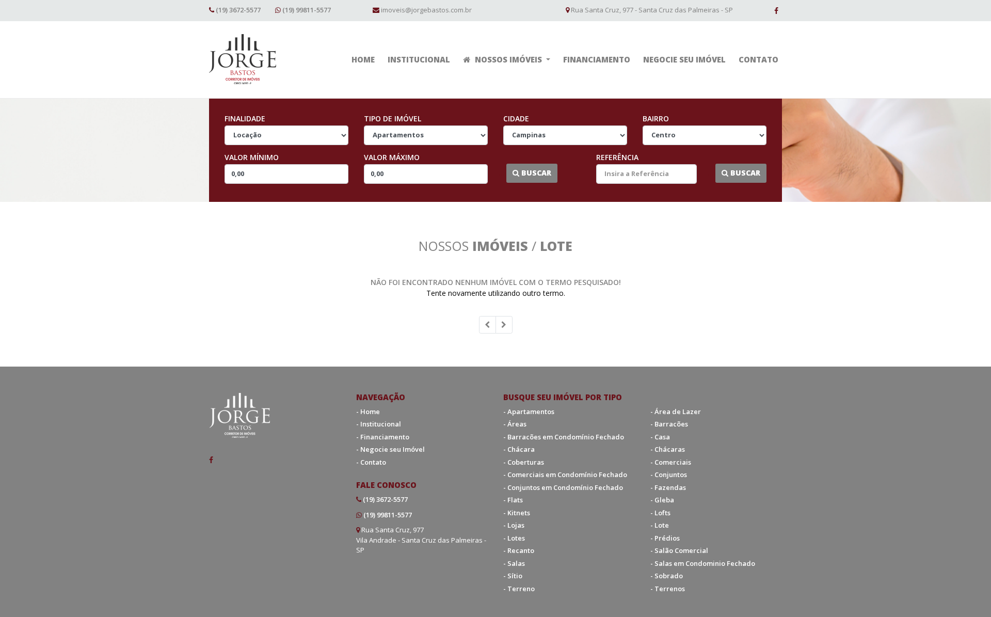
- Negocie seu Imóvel (390, 449)
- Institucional (378, 424)
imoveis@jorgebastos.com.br (426, 9)
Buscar (535, 173)
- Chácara (519, 449)
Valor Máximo (392, 157)
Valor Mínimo (252, 157)
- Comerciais (670, 462)
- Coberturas (523, 462)
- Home (368, 411)
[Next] (504, 325)
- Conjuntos (668, 474)
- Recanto (518, 550)
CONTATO (758, 59)
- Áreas (514, 424)
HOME (363, 59)
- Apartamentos (528, 411)
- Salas (514, 563)
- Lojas (513, 525)
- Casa (660, 436)
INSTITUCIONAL (419, 59)
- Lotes (514, 538)
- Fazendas (668, 487)
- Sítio (512, 575)
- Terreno (519, 588)
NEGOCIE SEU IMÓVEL (684, 59)
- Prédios (665, 538)
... (501, 173)
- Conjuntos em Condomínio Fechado (563, 487)
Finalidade (245, 118)
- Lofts (660, 512)
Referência (617, 157)
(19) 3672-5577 (238, 9)
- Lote (659, 525)
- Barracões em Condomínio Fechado (563, 436)
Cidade (516, 118)
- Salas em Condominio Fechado (702, 563)
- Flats (513, 499)
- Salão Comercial (679, 550)
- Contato (371, 462)
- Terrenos (667, 588)
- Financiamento (382, 436)
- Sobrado (666, 575)
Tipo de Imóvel (392, 118)
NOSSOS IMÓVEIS (508, 59)
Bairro (656, 118)
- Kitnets (516, 512)
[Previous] (487, 325)
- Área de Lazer (675, 411)
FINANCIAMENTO (596, 59)
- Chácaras (667, 449)
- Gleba (662, 499)
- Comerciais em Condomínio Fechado (565, 474)
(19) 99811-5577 (306, 9)
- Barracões (669, 424)
